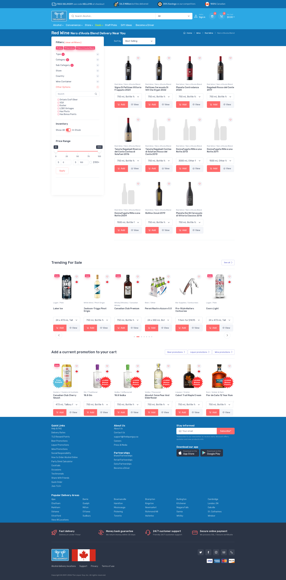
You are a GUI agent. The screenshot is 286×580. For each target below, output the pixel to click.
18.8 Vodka (120, 395)
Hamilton (118, 503)
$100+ (96, 162)
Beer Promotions (59, 441)
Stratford (56, 516)
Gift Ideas (126, 25)
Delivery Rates (58, 432)
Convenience (73, 25)
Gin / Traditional (90, 392)
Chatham (55, 503)
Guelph (86, 503)
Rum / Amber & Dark (215, 392)
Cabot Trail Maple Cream (188, 395)
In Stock (76, 130)
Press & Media (120, 445)
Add (122, 104)
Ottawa (86, 511)
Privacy (94, 566)
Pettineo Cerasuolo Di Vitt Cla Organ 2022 (156, 88)
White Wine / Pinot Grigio (94, 303)
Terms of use (108, 566)
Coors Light (212, 308)
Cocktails (55, 465)
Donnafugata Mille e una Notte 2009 (127, 214)
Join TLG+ (56, 486)
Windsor (211, 516)
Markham (55, 507)
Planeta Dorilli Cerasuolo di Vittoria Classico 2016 (189, 214)
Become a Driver (145, 25)
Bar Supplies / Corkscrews (186, 303)
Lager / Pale (58, 303)
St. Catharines (215, 511)
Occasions (56, 469)
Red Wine (209, 33)
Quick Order (56, 482)
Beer (175, 352)
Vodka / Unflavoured (123, 392)
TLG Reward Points (60, 437)
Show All (60, 130)
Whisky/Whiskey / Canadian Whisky (126, 304)
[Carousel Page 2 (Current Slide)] (137, 336)
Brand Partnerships (123, 455)
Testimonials (57, 473)
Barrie (85, 499)
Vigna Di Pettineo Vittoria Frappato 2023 (128, 88)
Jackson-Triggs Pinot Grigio (95, 309)
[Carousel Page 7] (151, 336)
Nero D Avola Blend (86, 48)
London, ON (213, 503)
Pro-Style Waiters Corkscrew (184, 309)
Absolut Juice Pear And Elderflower (157, 396)
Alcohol (57, 25)
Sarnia (180, 511)
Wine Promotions (59, 449)
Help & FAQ (56, 428)
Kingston (149, 503)
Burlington (181, 499)
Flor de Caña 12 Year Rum (219, 395)
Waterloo (149, 516)
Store (88, 25)
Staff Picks (111, 25)
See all (227, 262)
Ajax (53, 499)
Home (189, 33)
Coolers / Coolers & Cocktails (65, 392)
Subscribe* (225, 431)
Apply (62, 170)
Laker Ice (58, 308)
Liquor (198, 352)
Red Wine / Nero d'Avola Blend (127, 84)
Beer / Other (150, 303)
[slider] (55, 151)
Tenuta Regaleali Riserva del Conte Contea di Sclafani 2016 (128, 152)
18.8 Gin (88, 395)
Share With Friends (60, 478)
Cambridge (213, 499)
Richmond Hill (151, 511)
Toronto (118, 516)
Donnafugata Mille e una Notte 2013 (189, 150)
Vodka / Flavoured (153, 392)
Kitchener (181, 503)
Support (83, 566)
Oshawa (55, 511)
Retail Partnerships (123, 460)
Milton (85, 507)
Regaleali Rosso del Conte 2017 (220, 88)
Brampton (150, 499)
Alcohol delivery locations (63, 566)
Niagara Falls (183, 507)
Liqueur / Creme (182, 392)
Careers (117, 441)
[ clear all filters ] (72, 42)
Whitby (180, 516)
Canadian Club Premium (126, 308)
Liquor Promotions (60, 445)
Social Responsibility (61, 453)
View (136, 104)
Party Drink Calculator (62, 461)
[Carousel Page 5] (146, 336)
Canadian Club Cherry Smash (64, 396)
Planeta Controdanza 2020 (187, 88)
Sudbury (87, 516)
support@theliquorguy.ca (126, 437)
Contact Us (119, 432)
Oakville (211, 507)
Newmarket (151, 507)
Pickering (118, 511)
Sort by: (118, 41)
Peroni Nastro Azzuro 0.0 (158, 308)
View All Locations (60, 520)
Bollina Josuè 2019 (155, 213)
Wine (198, 33)
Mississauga (119, 507)
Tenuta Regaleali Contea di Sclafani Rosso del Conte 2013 (158, 152)
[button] (77, 54)
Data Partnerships (123, 464)
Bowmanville (120, 499)
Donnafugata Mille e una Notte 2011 (220, 150)
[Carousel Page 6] (149, 336)
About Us (118, 428)
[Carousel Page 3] (141, 336)
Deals (98, 25)
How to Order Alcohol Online (64, 457)
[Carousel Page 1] (134, 336)
